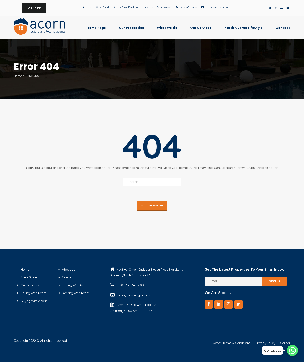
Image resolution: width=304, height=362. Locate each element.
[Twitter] (270, 8)
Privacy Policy (265, 343)
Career (285, 343)
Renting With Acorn (76, 293)
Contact (283, 27)
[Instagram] (287, 8)
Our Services (201, 27)
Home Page (96, 27)
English (36, 8)
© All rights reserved (52, 341)
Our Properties (131, 27)
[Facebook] (275, 8)
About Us (68, 269)
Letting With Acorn (75, 285)
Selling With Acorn (34, 293)
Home (18, 76)
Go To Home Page (152, 205)
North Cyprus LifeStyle (244, 27)
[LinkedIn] (281, 8)
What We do (167, 27)
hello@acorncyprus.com (219, 7)
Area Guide (29, 277)
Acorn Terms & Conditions (231, 343)
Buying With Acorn (34, 301)
